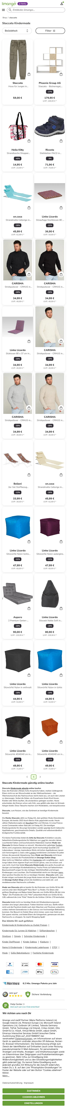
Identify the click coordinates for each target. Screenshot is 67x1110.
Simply (17, 936)
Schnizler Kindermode (34, 936)
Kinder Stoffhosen (11, 941)
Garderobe (37, 860)
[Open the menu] (3, 10)
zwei (43, 840)
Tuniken (59, 845)
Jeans (60, 872)
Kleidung (44, 941)
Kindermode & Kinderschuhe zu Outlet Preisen (24, 925)
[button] (17, 31)
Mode (5, 952)
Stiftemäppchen (47, 930)
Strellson (6, 936)
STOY (54, 947)
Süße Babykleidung (20, 952)
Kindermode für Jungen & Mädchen (19, 930)
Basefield (30, 823)
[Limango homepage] (9, 3)
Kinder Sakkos (30, 941)
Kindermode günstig (19, 788)
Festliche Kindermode (43, 952)
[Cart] (29, 74)
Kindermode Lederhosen (37, 947)
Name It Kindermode (12, 947)
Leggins (32, 852)
